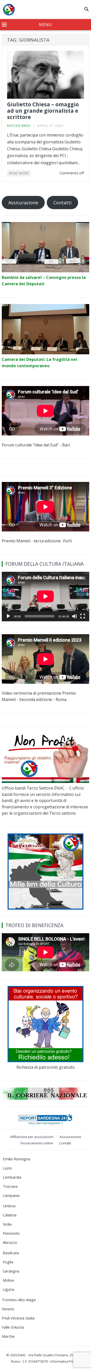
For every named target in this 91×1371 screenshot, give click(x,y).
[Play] (8, 616)
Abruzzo (10, 1242)
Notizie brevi (19, 126)
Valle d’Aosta (13, 1327)
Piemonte (11, 1233)
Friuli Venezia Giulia (18, 1317)
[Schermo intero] (82, 616)
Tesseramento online (36, 1143)
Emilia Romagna (16, 1158)
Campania (11, 1195)
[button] (45, 24)
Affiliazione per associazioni (31, 1136)
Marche (8, 1336)
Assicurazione (23, 202)
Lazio (7, 1168)
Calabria (9, 1214)
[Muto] (74, 616)
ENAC (22, 1355)
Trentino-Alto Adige (19, 1299)
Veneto (8, 1308)
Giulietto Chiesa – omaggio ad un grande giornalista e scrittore (43, 111)
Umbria (9, 1205)
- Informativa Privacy (64, 1361)
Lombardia (12, 1177)
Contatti (62, 202)
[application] (45, 596)
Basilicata (11, 1252)
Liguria (8, 1289)
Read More (19, 173)
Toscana (10, 1186)
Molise (8, 1280)
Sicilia (7, 1224)
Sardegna (11, 1271)
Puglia (8, 1261)
